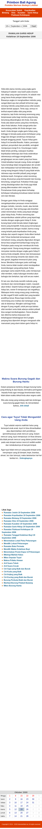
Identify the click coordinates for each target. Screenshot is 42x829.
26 (27, 809)
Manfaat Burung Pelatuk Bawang (18, 583)
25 (27, 806)
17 (21, 803)
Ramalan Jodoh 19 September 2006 (19, 513)
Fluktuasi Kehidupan (20, 15)
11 (16, 806)
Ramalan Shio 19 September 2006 (18, 521)
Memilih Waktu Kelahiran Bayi (17, 549)
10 (15, 803)
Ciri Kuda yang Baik (12, 572)
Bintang (5, 13)
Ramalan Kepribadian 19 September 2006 (22, 515)
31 (33, 803)
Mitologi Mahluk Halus (13, 555)
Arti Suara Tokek (11, 563)
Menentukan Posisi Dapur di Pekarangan (22, 552)
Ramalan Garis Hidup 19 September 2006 (22, 527)
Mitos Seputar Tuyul (12, 558)
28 (27, 816)
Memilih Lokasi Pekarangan (16, 544)
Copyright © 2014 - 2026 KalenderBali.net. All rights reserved (21, 824)
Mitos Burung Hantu (13, 586)
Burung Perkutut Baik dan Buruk (18, 580)
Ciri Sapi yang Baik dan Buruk (17, 569)
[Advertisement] (21, 62)
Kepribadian (29, 10)
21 (21, 816)
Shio (13, 13)
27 (27, 813)
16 (21, 799)
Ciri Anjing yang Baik (13, 574)
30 (33, 799)
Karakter (21, 13)
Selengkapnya (26, 458)
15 (21, 796)
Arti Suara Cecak (11, 566)
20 (21, 813)
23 (27, 799)
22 (27, 796)
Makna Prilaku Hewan (13, 560)
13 (15, 813)
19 (21, 809)
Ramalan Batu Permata (14, 546)
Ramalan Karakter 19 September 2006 (20, 524)
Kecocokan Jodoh (14, 10)
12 (15, 809)
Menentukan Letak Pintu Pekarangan (20, 541)
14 (15, 816)
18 (21, 806)
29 (33, 796)
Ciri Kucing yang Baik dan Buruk (18, 577)
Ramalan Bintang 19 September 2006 (20, 518)
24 (27, 803)
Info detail (24, 406)
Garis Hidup (33, 13)
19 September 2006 (26, 36)
